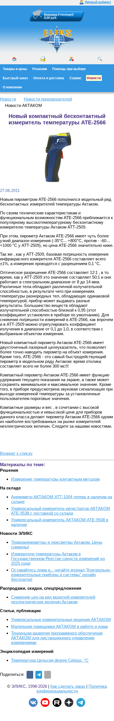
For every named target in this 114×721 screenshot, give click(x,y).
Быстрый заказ (15, 78)
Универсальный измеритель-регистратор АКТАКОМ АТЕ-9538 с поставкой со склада (60, 510)
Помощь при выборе (69, 69)
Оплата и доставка (48, 78)
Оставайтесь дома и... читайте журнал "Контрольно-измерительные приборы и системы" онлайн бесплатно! (61, 575)
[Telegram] (38, 675)
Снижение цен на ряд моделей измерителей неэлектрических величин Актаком (53, 599)
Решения (39, 69)
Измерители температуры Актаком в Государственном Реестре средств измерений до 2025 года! (58, 558)
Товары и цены (15, 69)
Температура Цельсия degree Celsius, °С (50, 660)
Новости (94, 78)
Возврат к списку (16, 453)
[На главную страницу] (57, 52)
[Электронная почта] (47, 675)
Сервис (75, 78)
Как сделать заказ (67, 686)
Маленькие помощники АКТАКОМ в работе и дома (59, 626)
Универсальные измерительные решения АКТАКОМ (61, 619)
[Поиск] (100, 59)
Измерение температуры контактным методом (55, 479)
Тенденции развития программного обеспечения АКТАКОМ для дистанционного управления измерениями (57, 638)
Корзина (50, 14)
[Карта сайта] (71, 59)
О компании (12, 87)
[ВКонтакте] (30, 675)
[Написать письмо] (43, 59)
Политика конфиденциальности (72, 688)
